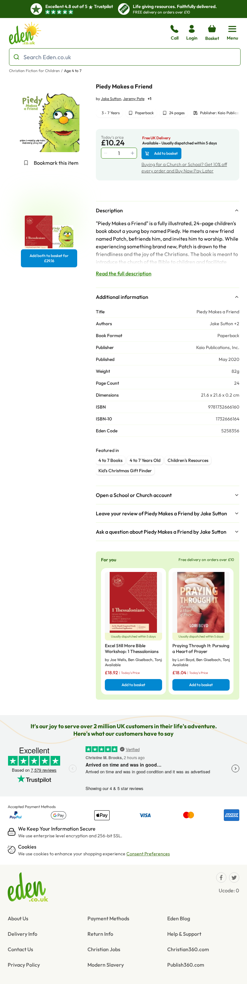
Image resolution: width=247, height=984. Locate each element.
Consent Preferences (148, 854)
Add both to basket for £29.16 (49, 258)
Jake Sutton (111, 98)
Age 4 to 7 (72, 70)
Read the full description (123, 273)
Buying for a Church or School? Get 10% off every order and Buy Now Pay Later (184, 167)
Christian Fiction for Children (34, 70)
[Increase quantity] (133, 153)
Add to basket (166, 153)
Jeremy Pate (133, 98)
